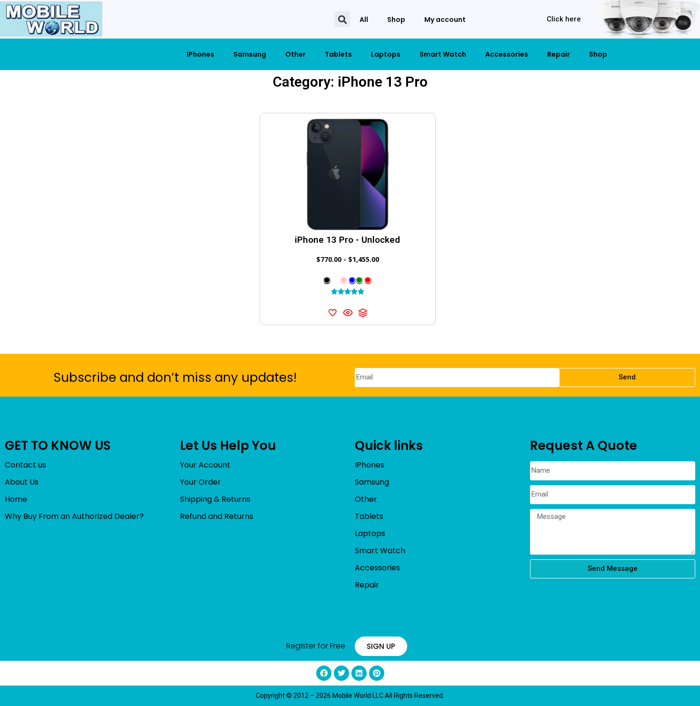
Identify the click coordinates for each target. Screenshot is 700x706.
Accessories (506, 54)
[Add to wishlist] (332, 312)
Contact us (25, 464)
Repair (558, 54)
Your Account (205, 464)
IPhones (200, 54)
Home (16, 499)
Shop (396, 19)
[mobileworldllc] (51, 19)
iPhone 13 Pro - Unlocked (347, 239)
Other (295, 54)
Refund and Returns (216, 516)
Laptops (385, 54)
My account (445, 19)
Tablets (338, 54)
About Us (22, 482)
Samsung (249, 54)
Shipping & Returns (215, 499)
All (364, 19)
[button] (342, 19)
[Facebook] (323, 673)
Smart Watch (443, 54)
